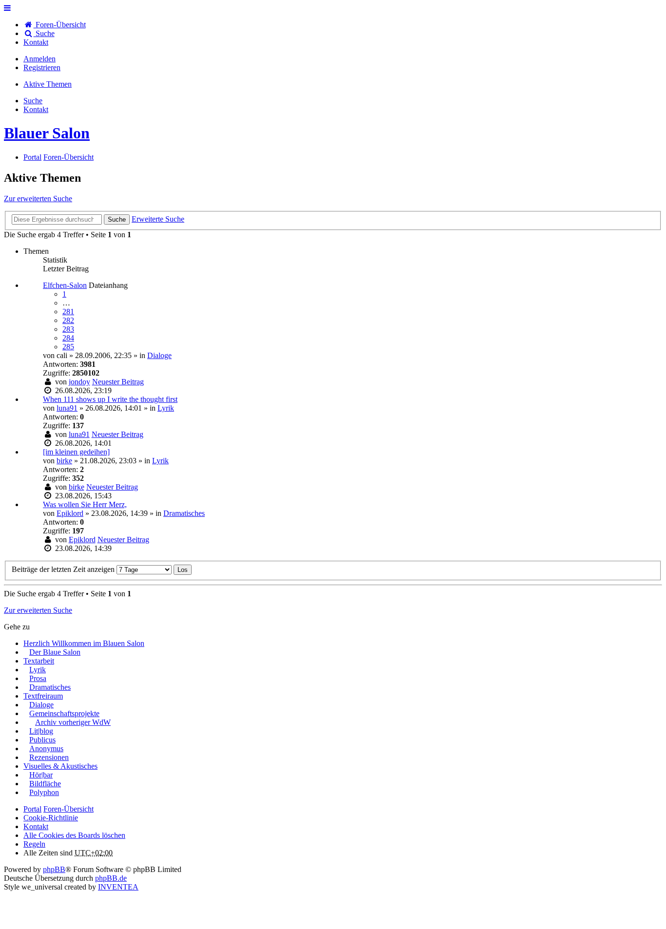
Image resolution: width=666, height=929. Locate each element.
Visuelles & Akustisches (60, 766)
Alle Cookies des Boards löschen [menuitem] (74, 835)
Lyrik (165, 408)
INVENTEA (118, 887)
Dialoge (159, 355)
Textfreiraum (43, 696)
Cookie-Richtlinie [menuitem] (50, 818)
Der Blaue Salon (54, 652)
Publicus (42, 740)
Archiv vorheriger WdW (73, 722)
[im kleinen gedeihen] (76, 452)
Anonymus (46, 748)
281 (68, 311)
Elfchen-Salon (65, 285)
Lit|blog (41, 731)
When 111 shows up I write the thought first (110, 399)
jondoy (79, 382)
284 (68, 338)
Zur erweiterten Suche (38, 198)
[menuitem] (35, 42)
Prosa (37, 678)
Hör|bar (41, 775)
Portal (32, 157)
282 (68, 320)
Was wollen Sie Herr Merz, (85, 504)
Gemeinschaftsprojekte (64, 713)
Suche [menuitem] (44, 33)
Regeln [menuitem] (34, 844)
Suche (117, 219)
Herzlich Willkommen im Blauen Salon (83, 643)
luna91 (67, 408)
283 (68, 329)
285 (68, 346)
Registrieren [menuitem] (41, 67)
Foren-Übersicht (68, 809)
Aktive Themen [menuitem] (47, 84)
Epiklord (70, 513)
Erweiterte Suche (158, 219)
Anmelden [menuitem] (39, 59)
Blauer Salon (47, 133)
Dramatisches (184, 513)
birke (64, 460)
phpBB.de (111, 878)
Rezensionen (49, 757)
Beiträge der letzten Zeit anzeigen (64, 569)
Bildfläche (45, 783)
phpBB (54, 869)
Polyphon (44, 792)
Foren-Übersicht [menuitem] (60, 24)
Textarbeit (38, 661)
